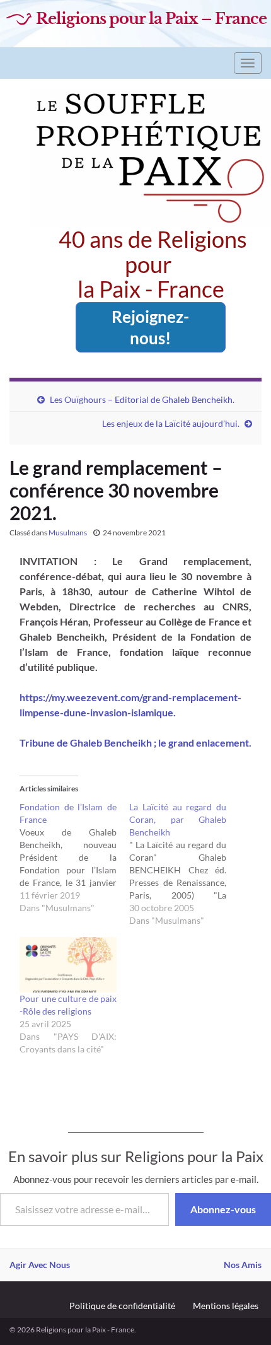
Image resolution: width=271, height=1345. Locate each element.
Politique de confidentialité (122, 1305)
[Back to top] (242, 1316)
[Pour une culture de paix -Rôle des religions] (68, 965)
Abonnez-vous (223, 1209)
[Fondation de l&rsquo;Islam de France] (74, 857)
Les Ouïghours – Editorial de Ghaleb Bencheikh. (142, 399)
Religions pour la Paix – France (151, 18)
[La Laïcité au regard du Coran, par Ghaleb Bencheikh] (184, 864)
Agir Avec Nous (39, 1264)
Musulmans (68, 532)
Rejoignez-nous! (150, 327)
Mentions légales (225, 1305)
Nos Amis (243, 1264)
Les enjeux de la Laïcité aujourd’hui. (170, 423)
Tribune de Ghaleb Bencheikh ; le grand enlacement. (135, 742)
